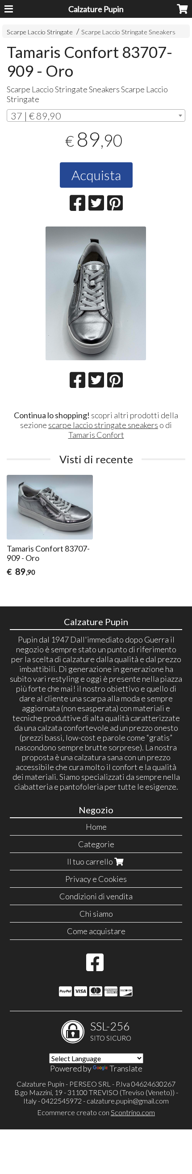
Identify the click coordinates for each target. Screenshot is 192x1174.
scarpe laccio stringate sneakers (103, 425)
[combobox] (96, 115)
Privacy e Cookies (96, 879)
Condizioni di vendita (96, 896)
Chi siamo (96, 914)
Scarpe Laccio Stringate (40, 32)
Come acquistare (96, 931)
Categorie (96, 844)
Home (96, 827)
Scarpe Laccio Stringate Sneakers (128, 32)
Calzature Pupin (96, 9)
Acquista (96, 175)
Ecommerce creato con (96, 1112)
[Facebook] (95, 967)
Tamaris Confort (96, 435)
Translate (125, 1068)
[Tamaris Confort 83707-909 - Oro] (96, 293)
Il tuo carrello (90, 861)
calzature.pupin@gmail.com (128, 1100)
